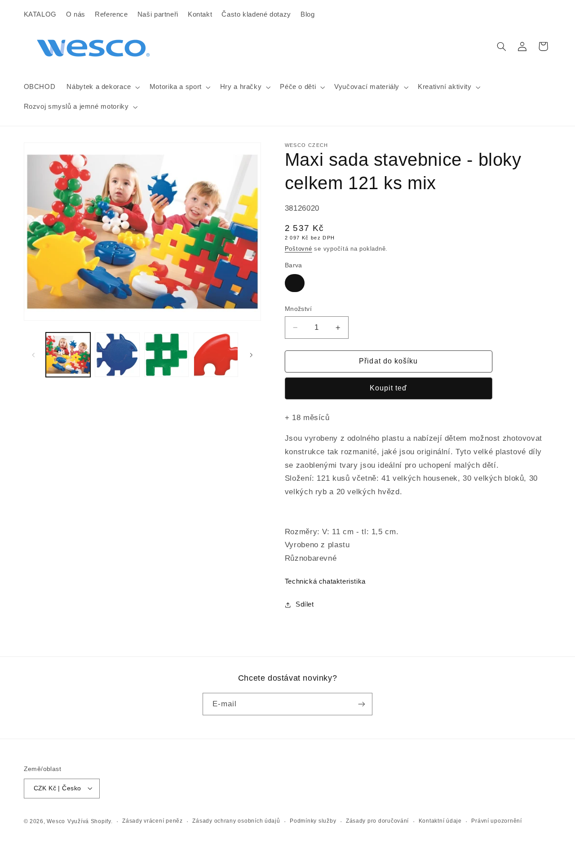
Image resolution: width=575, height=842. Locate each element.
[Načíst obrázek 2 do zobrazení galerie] (117, 354)
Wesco (56, 821)
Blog (308, 14)
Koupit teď (388, 388)
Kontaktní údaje (440, 821)
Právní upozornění (496, 821)
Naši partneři (157, 14)
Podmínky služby (313, 821)
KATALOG (40, 14)
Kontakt (200, 14)
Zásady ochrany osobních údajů (236, 821)
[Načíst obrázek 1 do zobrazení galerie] (68, 354)
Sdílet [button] (305, 604)
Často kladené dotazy (256, 14)
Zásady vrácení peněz (152, 821)
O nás (75, 14)
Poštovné (298, 249)
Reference (111, 14)
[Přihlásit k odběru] (361, 704)
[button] (102, 87)
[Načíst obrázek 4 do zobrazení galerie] (216, 354)
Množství (298, 309)
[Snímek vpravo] (251, 355)
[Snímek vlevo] (34, 355)
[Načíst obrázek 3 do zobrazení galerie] (166, 354)
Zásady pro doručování (377, 821)
